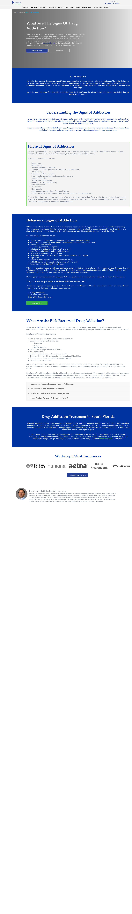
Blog (66, 7)
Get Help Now (37, 50)
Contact (78, 7)
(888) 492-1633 (113, 3)
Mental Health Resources (101, 7)
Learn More (59, 50)
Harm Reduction (86, 7)
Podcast (72, 7)
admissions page (105, 438)
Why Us (60, 7)
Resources (51, 7)
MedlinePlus (41, 327)
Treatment (34, 7)
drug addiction (49, 43)
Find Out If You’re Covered (77, 475)
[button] (28, 7)
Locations (25, 7)
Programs (42, 7)
